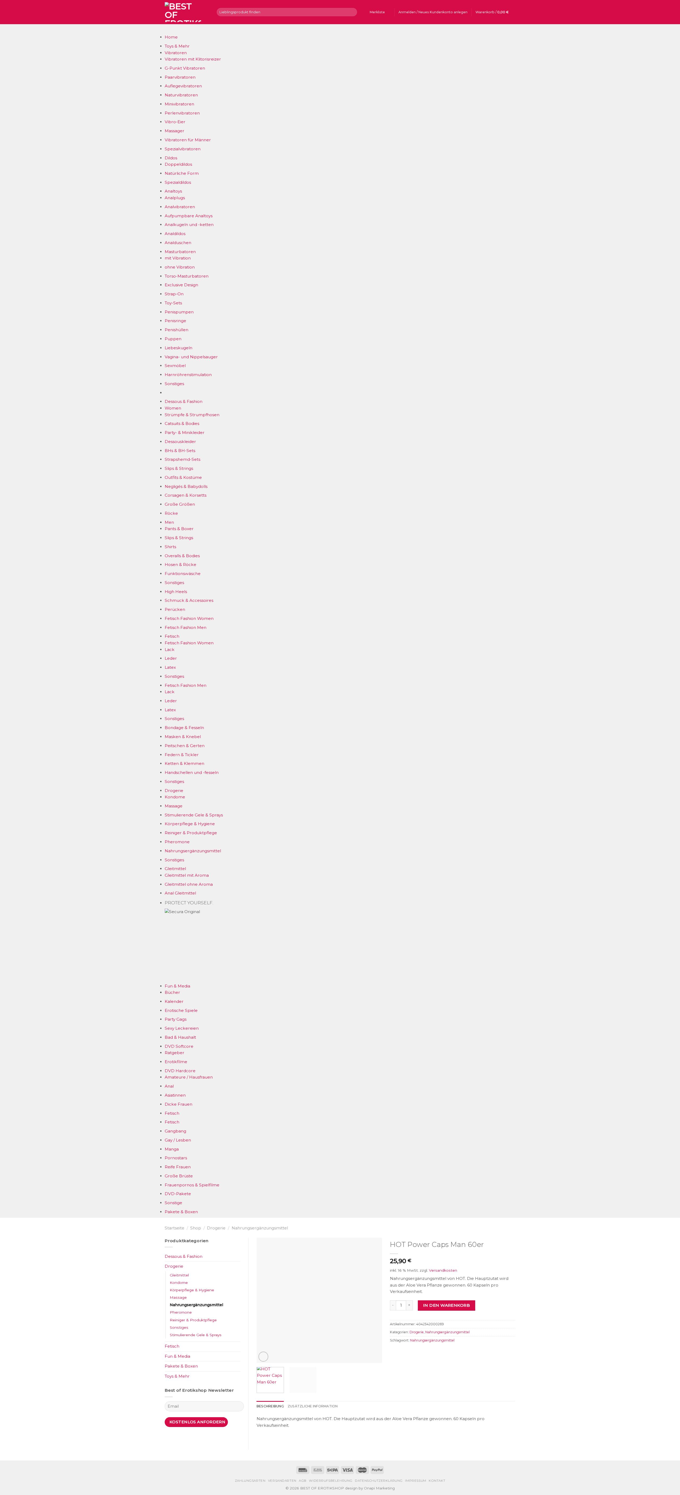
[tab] (270, 1406)
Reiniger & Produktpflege (191, 832)
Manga (172, 1149)
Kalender (174, 1001)
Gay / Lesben (178, 1140)
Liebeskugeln (178, 347)
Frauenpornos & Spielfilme (192, 1184)
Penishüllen (176, 329)
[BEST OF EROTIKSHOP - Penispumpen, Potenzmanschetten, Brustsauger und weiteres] (187, 12)
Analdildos (175, 233)
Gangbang (175, 1131)
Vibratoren (176, 52)
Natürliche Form (182, 173)
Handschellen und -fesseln (192, 772)
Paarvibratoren (180, 77)
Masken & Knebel (183, 736)
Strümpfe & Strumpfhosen (192, 414)
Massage (173, 805)
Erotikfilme (176, 1061)
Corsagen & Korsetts (185, 495)
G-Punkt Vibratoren (185, 68)
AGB (303, 1481)
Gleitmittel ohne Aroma (189, 884)
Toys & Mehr (177, 46)
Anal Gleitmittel (180, 893)
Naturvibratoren (181, 94)
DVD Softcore (179, 1046)
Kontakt (437, 1481)
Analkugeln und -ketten (189, 224)
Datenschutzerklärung (379, 1481)
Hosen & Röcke (180, 564)
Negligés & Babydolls (186, 486)
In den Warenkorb (446, 1305)
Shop (195, 1227)
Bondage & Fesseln (184, 727)
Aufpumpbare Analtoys (188, 215)
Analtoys (173, 191)
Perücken (175, 609)
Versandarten (282, 1481)
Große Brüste (179, 1175)
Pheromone (177, 841)
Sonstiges (174, 383)
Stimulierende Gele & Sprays (194, 814)
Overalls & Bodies (182, 555)
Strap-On (174, 293)
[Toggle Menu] (170, 29)
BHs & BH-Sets (180, 450)
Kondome (175, 796)
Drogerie (174, 790)
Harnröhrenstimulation (188, 374)
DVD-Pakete (178, 1193)
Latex (170, 667)
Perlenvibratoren (182, 113)
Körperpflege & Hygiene (190, 823)
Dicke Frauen (178, 1104)
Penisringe (175, 320)
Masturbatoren (180, 251)
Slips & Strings (179, 468)
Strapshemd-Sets (182, 459)
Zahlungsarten (250, 1481)
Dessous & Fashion (183, 401)
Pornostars (176, 1157)
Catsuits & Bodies (182, 423)
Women (173, 408)
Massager (174, 130)
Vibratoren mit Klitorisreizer (193, 59)
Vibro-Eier (175, 121)
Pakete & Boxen (181, 1211)
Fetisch (172, 636)
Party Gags (175, 1019)
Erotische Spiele (181, 1010)
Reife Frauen (178, 1166)
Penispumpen (179, 311)
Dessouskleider (180, 441)
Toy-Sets (173, 302)
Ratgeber (174, 1052)
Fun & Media (177, 986)
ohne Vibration (180, 267)
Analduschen (178, 242)
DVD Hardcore (180, 1070)
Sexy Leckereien (182, 1028)
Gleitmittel (175, 868)
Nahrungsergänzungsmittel (193, 850)
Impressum (415, 1481)
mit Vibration (178, 258)
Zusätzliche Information (313, 1406)
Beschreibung (270, 1406)
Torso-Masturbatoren (187, 276)
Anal (169, 1086)
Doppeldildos (178, 164)
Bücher (172, 992)
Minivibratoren (179, 104)
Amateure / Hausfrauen (189, 1077)
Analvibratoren (180, 206)
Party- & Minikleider (185, 432)
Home (171, 37)
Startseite (174, 1227)
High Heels (176, 591)
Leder (171, 658)
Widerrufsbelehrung (330, 1481)
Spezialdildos (178, 182)
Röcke (171, 513)
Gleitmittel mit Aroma (187, 875)
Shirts (170, 546)
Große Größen (180, 504)
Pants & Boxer (179, 528)
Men (169, 522)
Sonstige (173, 1202)
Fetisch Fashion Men (185, 627)
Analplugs (175, 197)
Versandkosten (443, 1270)
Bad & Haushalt (180, 1037)
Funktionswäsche (183, 573)
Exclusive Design (181, 284)
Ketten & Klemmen (184, 763)
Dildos (171, 157)
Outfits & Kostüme (183, 477)
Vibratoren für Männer (188, 139)
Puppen (173, 338)
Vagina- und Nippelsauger (191, 356)
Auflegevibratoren (183, 85)
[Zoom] (263, 1356)
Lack (170, 649)
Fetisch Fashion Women (189, 618)
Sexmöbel (175, 365)
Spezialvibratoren (183, 148)
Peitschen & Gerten (185, 745)
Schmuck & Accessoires (189, 600)
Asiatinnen (175, 1095)
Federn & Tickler (182, 754)
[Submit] (352, 12)
